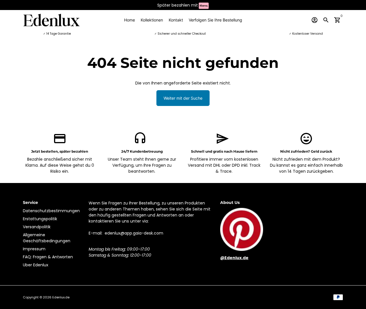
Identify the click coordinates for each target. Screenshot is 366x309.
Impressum (34, 249)
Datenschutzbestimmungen (51, 211)
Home (129, 19)
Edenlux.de (60, 297)
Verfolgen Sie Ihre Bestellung (215, 19)
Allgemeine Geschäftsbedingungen (46, 238)
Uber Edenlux (35, 265)
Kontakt (176, 19)
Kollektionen (152, 19)
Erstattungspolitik (40, 219)
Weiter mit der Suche (183, 98)
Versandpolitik (37, 227)
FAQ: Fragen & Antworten (48, 257)
